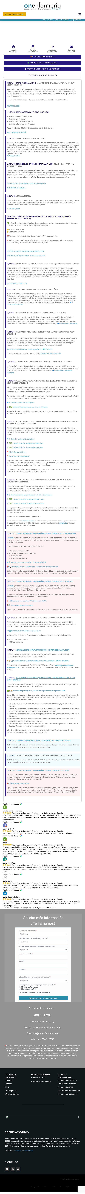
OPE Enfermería (32, 51)
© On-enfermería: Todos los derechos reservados (69, 1179)
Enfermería (9, 1080)
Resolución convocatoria (20, 783)
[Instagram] (13, 1169)
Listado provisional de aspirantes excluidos (28, 504)
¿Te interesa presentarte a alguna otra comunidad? (37, 946)
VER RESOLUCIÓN (13, 106)
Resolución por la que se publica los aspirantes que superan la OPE (36, 691)
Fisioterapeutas (10, 1091)
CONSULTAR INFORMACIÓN (50, 354)
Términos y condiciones (34, 1186)
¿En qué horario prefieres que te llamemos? (34, 977)
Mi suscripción (75, 1186)
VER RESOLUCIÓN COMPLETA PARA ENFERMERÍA (25, 251)
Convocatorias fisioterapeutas (69, 1091)
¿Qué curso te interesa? (27, 930)
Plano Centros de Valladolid (19, 456)
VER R (9, 156)
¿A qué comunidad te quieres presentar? (33, 938)
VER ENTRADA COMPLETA (17, 283)
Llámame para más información (43, 998)
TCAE (7, 1087)
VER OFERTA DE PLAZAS (16, 188)
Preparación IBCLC (38, 1078)
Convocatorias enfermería (67, 1080)
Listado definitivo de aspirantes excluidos (28, 448)
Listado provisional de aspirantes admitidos (28, 499)
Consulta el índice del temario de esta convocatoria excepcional (34, 567)
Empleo (67, 1186)
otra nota (63, 523)
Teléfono (22, 969)
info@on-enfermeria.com (24, 1151)
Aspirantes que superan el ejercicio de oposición (30, 407)
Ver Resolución (14, 209)
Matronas (8, 1084)
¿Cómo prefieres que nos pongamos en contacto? (37, 985)
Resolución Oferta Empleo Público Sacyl (26, 631)
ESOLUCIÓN (15, 156)
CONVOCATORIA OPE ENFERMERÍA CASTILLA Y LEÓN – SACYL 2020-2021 (44, 581)
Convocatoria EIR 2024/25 (67, 1094)
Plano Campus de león (17, 452)
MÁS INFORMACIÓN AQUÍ (16, 132)
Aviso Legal (45, 1186)
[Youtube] (18, 1169)
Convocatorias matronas (67, 1084)
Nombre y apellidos (26, 954)
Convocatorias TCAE (65, 1087)
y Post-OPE (71, 51)
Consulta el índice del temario (22, 605)
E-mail (21, 961)
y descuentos (52, 51)
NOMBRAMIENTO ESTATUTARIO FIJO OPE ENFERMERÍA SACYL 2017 (42, 650)
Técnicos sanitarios (12, 1094)
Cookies (60, 1186)
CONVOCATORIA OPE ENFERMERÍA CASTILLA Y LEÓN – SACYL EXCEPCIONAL (46, 533)
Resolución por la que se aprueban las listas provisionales (31, 495)
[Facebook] (7, 1169)
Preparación (13, 51)
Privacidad (53, 1186)
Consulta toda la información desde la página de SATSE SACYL (29, 349)
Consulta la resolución (69, 324)
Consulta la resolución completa (22, 403)
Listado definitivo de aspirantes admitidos (28, 443)
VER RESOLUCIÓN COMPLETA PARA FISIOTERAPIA (26, 256)
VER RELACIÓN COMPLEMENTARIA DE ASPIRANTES (26, 184)
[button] (80, 14)
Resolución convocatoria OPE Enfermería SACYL (28, 562)
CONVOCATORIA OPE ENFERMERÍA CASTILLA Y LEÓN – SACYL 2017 (42, 770)
